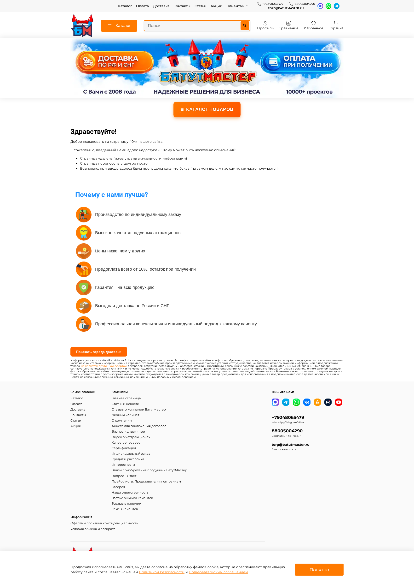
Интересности (123, 464)
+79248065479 (272, 4)
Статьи (201, 6)
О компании (122, 420)
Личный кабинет (125, 415)
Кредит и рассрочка (128, 459)
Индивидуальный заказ (131, 453)
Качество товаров (126, 442)
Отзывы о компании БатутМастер (139, 409)
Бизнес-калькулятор (128, 431)
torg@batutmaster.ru (286, 8)
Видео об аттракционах (131, 437)
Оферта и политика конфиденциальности (104, 523)
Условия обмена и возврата (92, 529)
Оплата (142, 6)
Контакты (181, 6)
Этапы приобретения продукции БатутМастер (149, 470)
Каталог (125, 6)
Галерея (118, 487)
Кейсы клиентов (125, 509)
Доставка (161, 6)
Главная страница (126, 398)
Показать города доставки (98, 352)
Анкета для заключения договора (139, 426)
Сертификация (124, 448)
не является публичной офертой (104, 366)
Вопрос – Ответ (124, 476)
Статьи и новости (125, 404)
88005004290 (305, 4)
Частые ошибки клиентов (132, 498)
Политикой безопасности (161, 572)
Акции (216, 6)
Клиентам (235, 6)
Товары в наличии (126, 503)
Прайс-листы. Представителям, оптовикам (146, 481)
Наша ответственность (130, 492)
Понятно (319, 569)
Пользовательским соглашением (218, 572)
